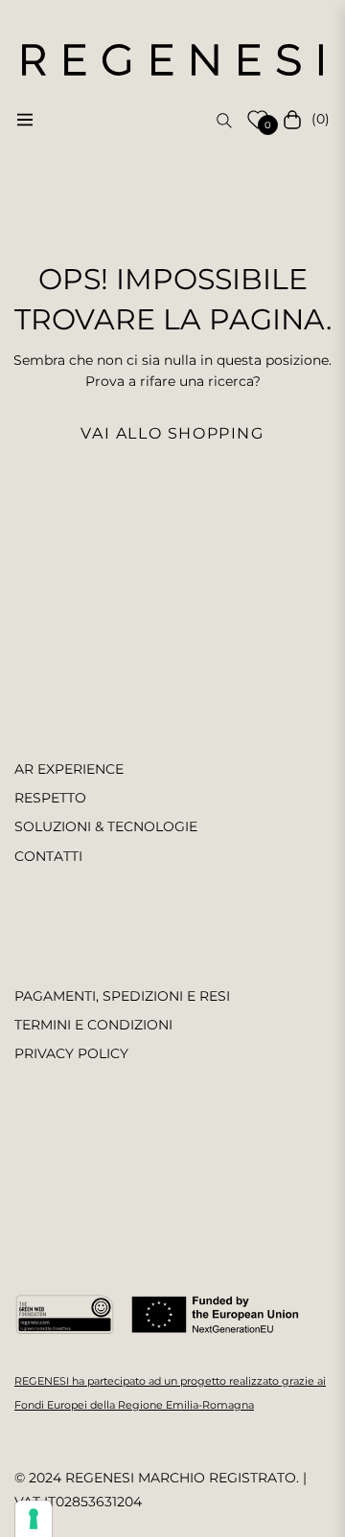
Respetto (50, 797)
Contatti (48, 856)
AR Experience (69, 769)
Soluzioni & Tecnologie (105, 826)
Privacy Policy (71, 1053)
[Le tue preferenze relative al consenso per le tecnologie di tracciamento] (33, 1519)
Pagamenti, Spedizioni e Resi (122, 996)
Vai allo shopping (172, 433)
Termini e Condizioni (93, 1024)
